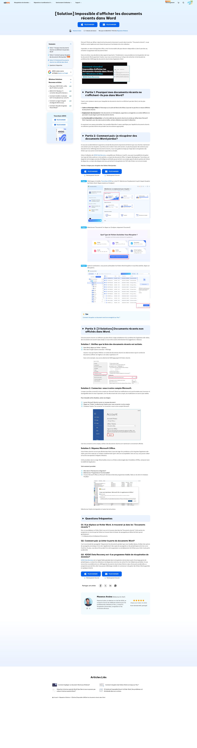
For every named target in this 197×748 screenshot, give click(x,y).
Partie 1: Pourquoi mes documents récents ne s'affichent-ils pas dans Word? (59, 50)
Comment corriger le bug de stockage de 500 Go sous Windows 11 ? (58, 102)
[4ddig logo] (7, 2)
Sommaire (52, 44)
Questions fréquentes (56, 65)
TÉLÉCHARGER (89, 24)
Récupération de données (21, 2)
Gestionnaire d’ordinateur (63, 2)
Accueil (56, 697)
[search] (183, 2)
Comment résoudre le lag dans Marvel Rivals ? (58, 106)
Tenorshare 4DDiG (106, 181)
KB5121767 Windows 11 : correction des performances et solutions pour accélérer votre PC (59, 92)
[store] (178, 2)
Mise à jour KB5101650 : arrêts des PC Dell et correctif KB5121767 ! (58, 87)
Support (77, 2)
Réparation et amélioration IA (42, 2)
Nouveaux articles (55, 82)
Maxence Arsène (77, 30)
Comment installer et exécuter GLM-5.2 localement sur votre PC (59, 97)
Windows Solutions (55, 79)
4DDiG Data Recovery (100, 155)
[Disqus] (98, 641)
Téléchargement (169, 2)
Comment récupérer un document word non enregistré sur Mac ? (101, 317)
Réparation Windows (122, 30)
